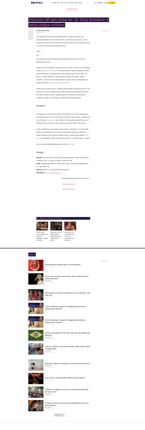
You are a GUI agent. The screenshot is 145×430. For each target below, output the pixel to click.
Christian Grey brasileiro (51, 71)
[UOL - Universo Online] (44, 3)
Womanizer (51, 120)
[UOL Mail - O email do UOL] (99, 3)
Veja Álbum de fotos (68, 184)
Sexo (72, 9)
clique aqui (70, 144)
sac (95, 2)
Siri (78, 129)
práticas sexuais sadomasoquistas (59, 83)
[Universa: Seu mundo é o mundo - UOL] (37, 3)
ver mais (58, 415)
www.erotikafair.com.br (53, 173)
